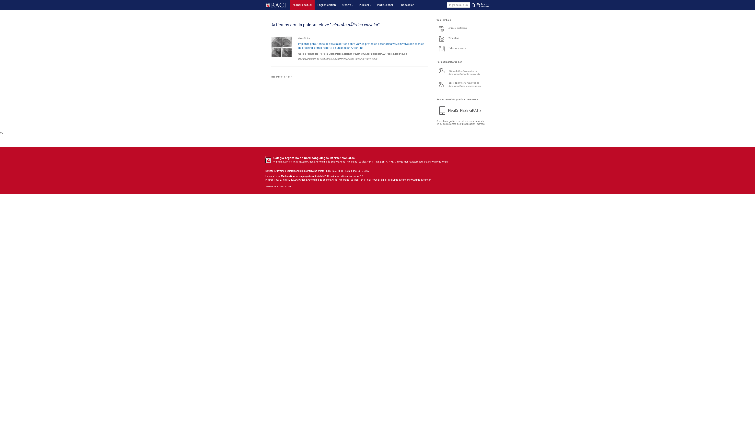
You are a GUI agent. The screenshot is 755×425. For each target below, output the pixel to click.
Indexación (407, 4)
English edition (327, 4)
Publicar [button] (364, 4)
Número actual (304, 4)
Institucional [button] (385, 4)
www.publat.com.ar (420, 179)
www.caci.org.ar (440, 161)
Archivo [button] (346, 4)
